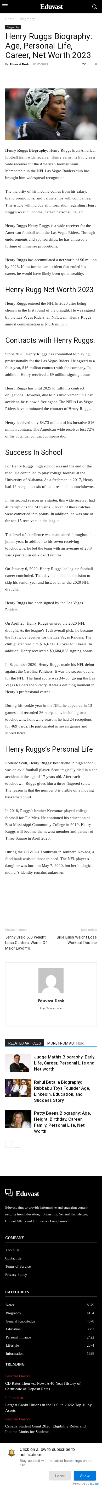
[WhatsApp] (46, 76)
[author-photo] (51, 993)
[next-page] (17, 1144)
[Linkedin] (58, 76)
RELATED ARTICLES (24, 1043)
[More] (82, 76)
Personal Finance (17, 1376)
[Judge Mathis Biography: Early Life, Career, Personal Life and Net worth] (18, 1063)
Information (14, 1398)
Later (60, 1476)
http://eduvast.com (51, 1008)
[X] (22, 76)
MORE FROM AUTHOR (65, 1043)
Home (9, 19)
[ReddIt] (70, 76)
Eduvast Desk (19, 64)
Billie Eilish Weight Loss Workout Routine (77, 940)
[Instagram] (51, 1019)
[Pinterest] (34, 76)
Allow (85, 1476)
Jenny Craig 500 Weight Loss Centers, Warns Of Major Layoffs (26, 943)
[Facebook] (10, 76)
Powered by (86, 1483)
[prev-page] (8, 1144)
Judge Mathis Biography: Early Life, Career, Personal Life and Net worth (64, 1063)
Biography (27, 19)
